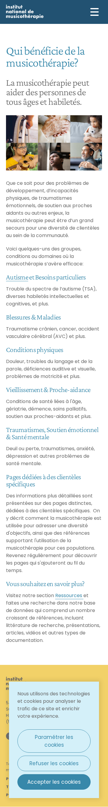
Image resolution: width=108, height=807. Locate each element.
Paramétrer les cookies (54, 741)
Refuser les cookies (54, 763)
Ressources (69, 595)
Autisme (17, 277)
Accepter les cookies (54, 782)
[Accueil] (25, 12)
